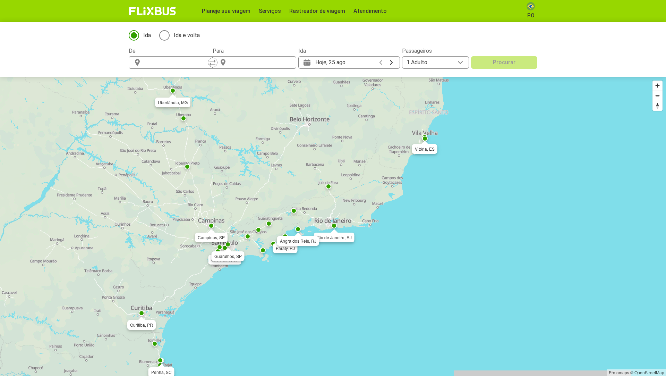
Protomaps (619, 372)
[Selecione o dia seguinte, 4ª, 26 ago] (391, 62)
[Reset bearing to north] (657, 106)
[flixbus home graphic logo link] (152, 11)
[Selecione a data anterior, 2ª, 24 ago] (381, 62)
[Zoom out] (657, 96)
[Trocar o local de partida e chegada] (212, 62)
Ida (147, 35)
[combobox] (177, 62)
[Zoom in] (657, 86)
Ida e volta (187, 35)
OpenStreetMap (649, 372)
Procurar (504, 62)
